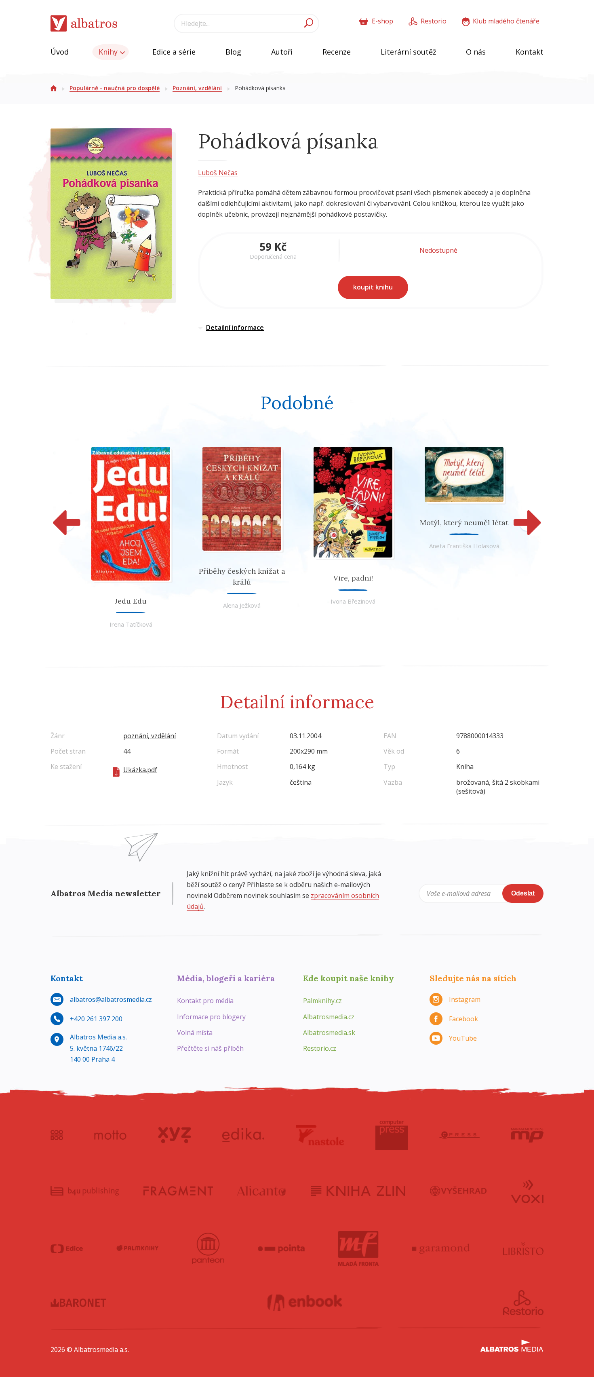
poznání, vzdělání (149, 735)
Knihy (109, 52)
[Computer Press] (391, 1135)
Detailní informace (235, 327)
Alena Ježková (242, 605)
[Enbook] (304, 1302)
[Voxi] (527, 1190)
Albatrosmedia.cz (328, 1016)
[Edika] (243, 1135)
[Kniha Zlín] (358, 1190)
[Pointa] (281, 1248)
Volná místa (195, 1032)
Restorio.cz (319, 1048)
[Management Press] (527, 1135)
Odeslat (523, 893)
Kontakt (529, 52)
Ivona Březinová (353, 601)
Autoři (282, 52)
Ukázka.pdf (140, 769)
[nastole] (320, 1135)
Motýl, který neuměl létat (464, 522)
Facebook (463, 1018)
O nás (476, 52)
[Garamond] (441, 1248)
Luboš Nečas (218, 172)
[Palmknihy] (137, 1248)
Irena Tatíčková (131, 624)
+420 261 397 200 (96, 1018)
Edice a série (174, 52)
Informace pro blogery (211, 1016)
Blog (233, 52)
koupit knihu (373, 287)
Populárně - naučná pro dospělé (115, 88)
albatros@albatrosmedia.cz (111, 999)
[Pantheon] (208, 1248)
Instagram (464, 999)
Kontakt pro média (205, 1000)
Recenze (336, 52)
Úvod (60, 52)
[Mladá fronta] (358, 1248)
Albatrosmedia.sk (329, 1032)
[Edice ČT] (66, 1248)
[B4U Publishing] (84, 1190)
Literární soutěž (408, 52)
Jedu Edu (131, 601)
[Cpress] (459, 1135)
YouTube (463, 1038)
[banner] (84, 23)
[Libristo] (523, 1248)
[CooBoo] (56, 1135)
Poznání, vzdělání (197, 88)
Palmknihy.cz (322, 1000)
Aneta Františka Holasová (464, 546)
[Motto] (110, 1135)
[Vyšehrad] (458, 1190)
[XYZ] (174, 1135)
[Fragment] (178, 1190)
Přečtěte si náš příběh (210, 1048)
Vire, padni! (353, 578)
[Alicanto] (261, 1190)
